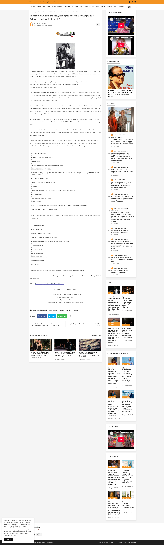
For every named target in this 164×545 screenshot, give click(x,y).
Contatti (38, 2)
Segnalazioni (58, 2)
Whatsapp (63, 316)
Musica (68, 310)
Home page (33, 12)
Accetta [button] (8, 539)
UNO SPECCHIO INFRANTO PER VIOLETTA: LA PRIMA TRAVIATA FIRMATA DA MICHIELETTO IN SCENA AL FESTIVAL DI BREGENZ (114, 335)
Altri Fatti (121, 7)
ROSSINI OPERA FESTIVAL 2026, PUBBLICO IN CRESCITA (121, 271)
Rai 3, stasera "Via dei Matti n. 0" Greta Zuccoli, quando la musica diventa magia (40, 353)
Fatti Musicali (89, 7)
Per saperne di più (10, 535)
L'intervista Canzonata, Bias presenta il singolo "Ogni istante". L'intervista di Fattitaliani (128, 406)
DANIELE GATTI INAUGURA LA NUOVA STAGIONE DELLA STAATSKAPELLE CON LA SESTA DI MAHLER (89, 354)
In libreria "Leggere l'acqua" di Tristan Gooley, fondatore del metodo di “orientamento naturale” (127, 477)
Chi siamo (31, 2)
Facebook (43, 316)
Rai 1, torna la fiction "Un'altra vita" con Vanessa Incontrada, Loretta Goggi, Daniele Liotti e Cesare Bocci (122, 140)
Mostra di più (96, 335)
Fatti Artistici (41, 7)
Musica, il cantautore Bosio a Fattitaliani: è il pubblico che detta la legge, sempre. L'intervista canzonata (113, 408)
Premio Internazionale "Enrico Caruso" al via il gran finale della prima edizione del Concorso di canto (64, 354)
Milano (62, 310)
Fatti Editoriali (68, 7)
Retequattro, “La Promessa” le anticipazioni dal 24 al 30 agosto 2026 (122, 259)
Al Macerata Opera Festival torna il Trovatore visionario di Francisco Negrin (128, 333)
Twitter (53, 316)
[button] (136, 7)
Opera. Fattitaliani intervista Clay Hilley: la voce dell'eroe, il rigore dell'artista (127, 302)
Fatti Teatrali (100, 7)
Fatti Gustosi (79, 7)
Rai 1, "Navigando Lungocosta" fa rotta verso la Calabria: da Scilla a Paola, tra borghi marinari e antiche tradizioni (122, 199)
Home (33, 7)
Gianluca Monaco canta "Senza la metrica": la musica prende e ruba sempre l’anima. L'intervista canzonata (128, 375)
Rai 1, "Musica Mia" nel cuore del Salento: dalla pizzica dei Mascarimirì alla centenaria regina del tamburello (121, 184)
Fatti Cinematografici (54, 7)
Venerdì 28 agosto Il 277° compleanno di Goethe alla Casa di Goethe (122, 171)
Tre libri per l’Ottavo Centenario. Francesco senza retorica (128, 505)
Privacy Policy (47, 2)
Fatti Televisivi (111, 7)
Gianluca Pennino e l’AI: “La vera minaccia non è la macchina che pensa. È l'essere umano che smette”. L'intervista (114, 477)
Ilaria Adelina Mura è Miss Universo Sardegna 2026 (119, 231)
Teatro (40, 12)
